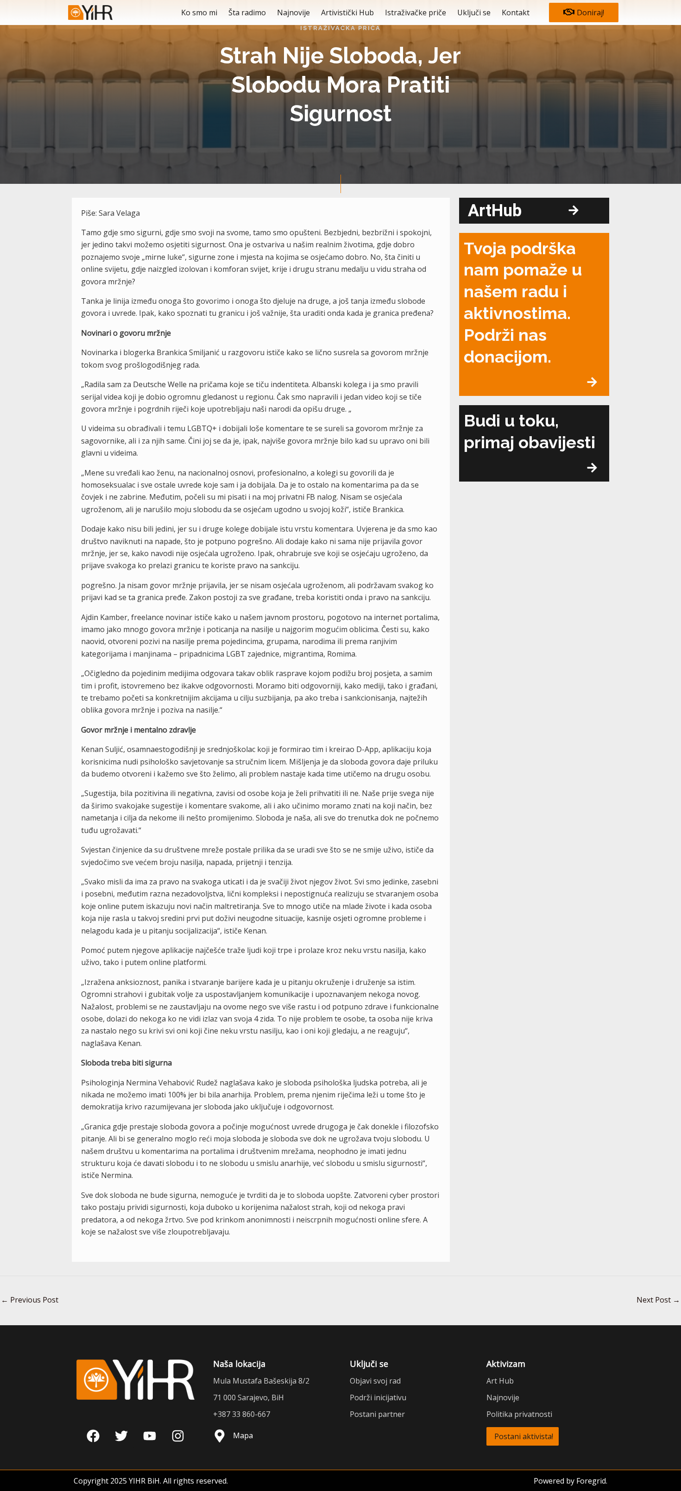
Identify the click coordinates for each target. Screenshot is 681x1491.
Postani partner (377, 1414)
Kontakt (516, 12)
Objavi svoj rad (375, 1381)
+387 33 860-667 (241, 1414)
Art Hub (500, 1381)
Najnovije (293, 12)
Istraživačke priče (415, 12)
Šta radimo (247, 12)
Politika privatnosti (519, 1414)
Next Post (658, 1300)
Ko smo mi (199, 12)
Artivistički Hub (347, 12)
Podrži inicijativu (378, 1397)
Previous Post (29, 1300)
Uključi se (474, 12)
